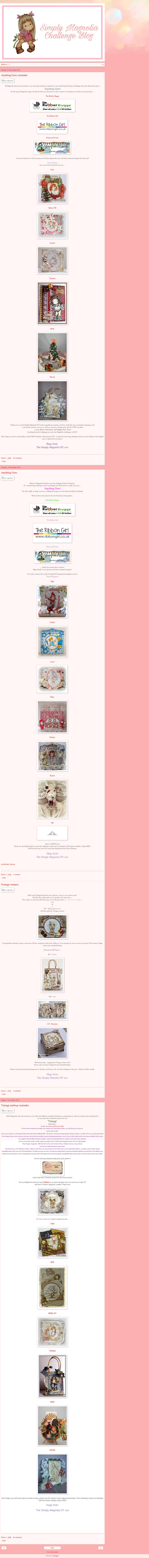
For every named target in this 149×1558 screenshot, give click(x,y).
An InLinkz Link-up (8, 864)
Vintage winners (10, 884)
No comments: (17, 458)
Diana (46, 1182)
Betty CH (52, 207)
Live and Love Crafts (56, 1126)
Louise (52, 243)
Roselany (54, 1024)
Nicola (52, 377)
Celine (52, 622)
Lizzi (52, 661)
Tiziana (52, 278)
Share (4, 461)
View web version (52, 1552)
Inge (52, 581)
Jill (52, 822)
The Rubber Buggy (52, 96)
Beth (52, 328)
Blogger (56, 1556)
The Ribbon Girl (52, 116)
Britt (52, 1262)
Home (52, 1548)
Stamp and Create (52, 137)
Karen (52, 775)
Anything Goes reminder (14, 75)
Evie (52, 169)
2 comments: (17, 1091)
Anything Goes (9, 472)
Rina (52, 696)
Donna (52, 737)
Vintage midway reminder (15, 1105)
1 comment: (16, 874)
